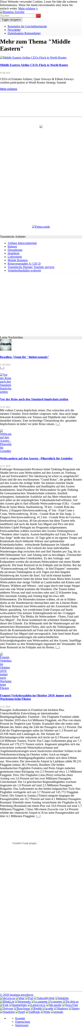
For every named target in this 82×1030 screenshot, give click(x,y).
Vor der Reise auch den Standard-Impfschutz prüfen (34, 399)
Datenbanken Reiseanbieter (24, 33)
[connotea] (55, 1001)
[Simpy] (74, 1008)
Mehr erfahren (26, 8)
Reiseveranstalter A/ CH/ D (24, 263)
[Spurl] (20, 1011)
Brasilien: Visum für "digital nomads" (24, 357)
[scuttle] (48, 1008)
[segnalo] (57, 1011)
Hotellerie (13, 253)
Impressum (21, 1025)
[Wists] (45, 1011)
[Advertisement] (41, 104)
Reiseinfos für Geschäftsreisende (27, 26)
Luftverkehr (15, 256)
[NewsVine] (70, 1005)
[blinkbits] (62, 998)
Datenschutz (22, 1021)
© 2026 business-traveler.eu (16, 994)
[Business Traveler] (12, 12)
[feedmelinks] (18, 1005)
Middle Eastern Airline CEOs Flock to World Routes (34, 65)
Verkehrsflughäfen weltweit (24, 270)
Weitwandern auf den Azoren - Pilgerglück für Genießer (36, 458)
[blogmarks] (23, 1001)
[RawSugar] (22, 1008)
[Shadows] (61, 1008)
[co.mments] (39, 1001)
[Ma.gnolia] (53, 1005)
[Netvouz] (6, 1008)
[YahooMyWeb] (44, 998)
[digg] (20, 998)
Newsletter (14, 29)
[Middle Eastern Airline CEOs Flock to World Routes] (33, 57)
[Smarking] (7, 1011)
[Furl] (29, 998)
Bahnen (12, 246)
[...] (2, 367)
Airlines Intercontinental (22, 243)
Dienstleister (15, 250)
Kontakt (20, 1018)
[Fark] (4, 1005)
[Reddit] (36, 1008)
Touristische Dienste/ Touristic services (31, 267)
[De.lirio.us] (71, 1001)
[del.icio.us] (7, 998)
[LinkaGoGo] (36, 1005)
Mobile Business (18, 260)
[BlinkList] (7, 1001)
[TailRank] (33, 1011)
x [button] (37, 8)
